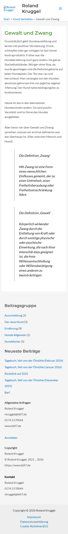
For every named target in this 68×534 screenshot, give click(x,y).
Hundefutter (12, 341)
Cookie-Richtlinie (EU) (34, 526)
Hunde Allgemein (15, 335)
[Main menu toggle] (60, 9)
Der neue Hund (14, 322)
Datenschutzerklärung (34, 521)
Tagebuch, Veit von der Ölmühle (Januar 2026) (33, 367)
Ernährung (11, 328)
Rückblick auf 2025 (16, 373)
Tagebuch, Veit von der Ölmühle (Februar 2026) (34, 360)
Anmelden (11, 437)
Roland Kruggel (31, 8)
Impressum (34, 517)
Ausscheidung (13, 315)
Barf (7, 392)
